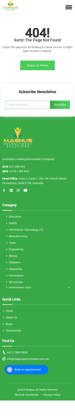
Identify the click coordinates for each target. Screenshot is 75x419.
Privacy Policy (52, 394)
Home (9, 310)
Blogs (9, 324)
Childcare (14, 262)
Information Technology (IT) (25, 229)
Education (14, 216)
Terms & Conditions (27, 394)
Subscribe (60, 104)
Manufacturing (17, 236)
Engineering (15, 249)
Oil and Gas (15, 282)
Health (12, 223)
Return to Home (37, 65)
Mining (12, 255)
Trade (12, 242)
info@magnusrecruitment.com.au (28, 359)
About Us (11, 317)
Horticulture (15, 275)
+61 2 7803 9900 (17, 352)
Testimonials (13, 330)
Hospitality (15, 268)
